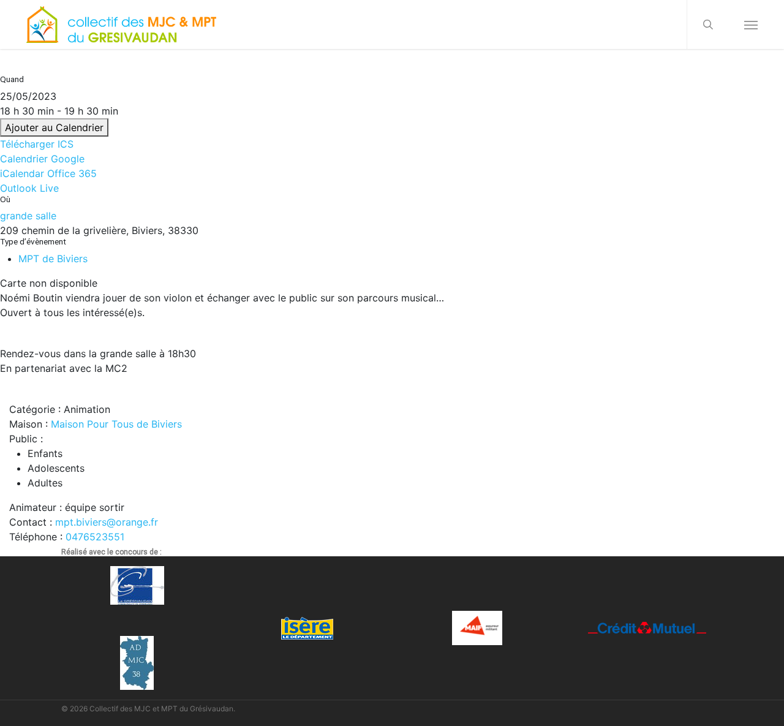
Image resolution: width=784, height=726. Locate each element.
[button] (751, 24)
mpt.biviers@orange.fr (106, 522)
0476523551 (95, 537)
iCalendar (22, 173)
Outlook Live (29, 188)
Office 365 (72, 173)
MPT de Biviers (53, 258)
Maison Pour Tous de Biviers (116, 424)
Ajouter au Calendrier (54, 127)
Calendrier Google (42, 159)
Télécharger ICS (37, 144)
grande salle (28, 216)
